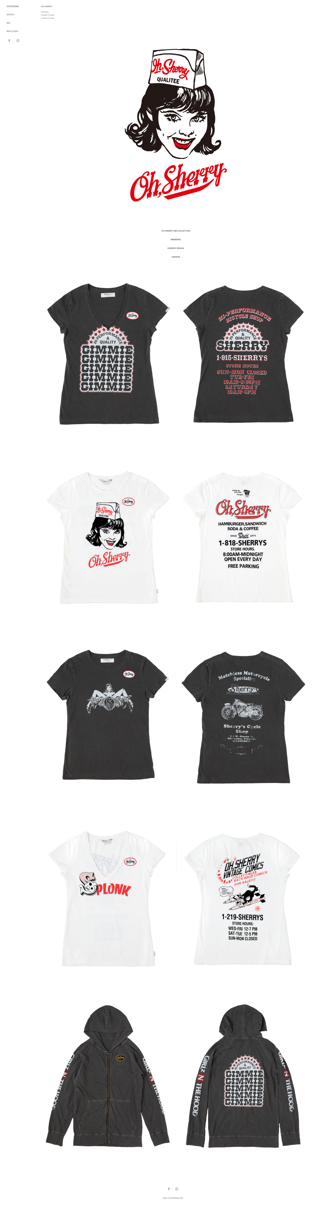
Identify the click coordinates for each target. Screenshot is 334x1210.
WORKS (11, 14)
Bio (8, 23)
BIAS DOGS (12, 31)
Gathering (13, 6)
